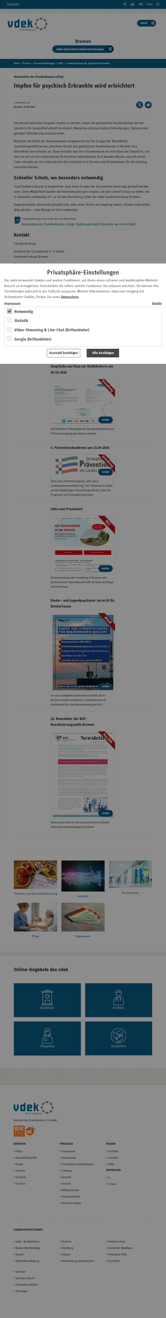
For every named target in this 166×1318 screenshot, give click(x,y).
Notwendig (23, 311)
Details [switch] (157, 303)
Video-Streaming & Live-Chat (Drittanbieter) (51, 330)
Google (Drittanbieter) (32, 339)
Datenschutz (69, 297)
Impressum (12, 303)
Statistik (21, 321)
